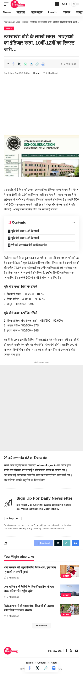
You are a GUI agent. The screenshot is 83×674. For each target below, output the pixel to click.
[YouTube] (76, 650)
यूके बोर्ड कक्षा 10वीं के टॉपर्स (25, 230)
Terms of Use (40, 525)
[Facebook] (66, 650)
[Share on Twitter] (19, 64)
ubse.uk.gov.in (47, 465)
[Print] (43, 64)
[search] (57, 4)
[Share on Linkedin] (31, 64)
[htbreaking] (17, 4)
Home (9, 28)
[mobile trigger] (7, 4)
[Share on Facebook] (13, 64)
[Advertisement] (41, 105)
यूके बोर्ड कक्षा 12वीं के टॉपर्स (25, 237)
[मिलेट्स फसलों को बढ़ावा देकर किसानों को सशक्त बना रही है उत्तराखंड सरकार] (69, 609)
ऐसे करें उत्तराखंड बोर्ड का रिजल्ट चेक (29, 244)
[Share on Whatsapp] (25, 64)
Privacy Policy (25, 528)
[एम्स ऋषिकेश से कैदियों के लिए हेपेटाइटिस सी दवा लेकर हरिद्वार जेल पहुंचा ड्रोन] (69, 590)
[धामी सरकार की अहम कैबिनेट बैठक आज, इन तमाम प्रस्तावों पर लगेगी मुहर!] (69, 571)
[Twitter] (71, 650)
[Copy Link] (37, 64)
